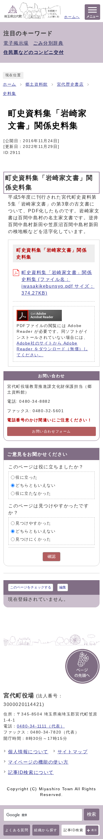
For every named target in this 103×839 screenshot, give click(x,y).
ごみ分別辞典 (48, 43)
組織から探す (46, 830)
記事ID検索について (31, 772)
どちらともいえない (35, 485)
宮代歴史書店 (70, 84)
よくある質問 (17, 830)
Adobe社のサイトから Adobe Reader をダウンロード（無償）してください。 (52, 349)
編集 (62, 587)
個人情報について (28, 751)
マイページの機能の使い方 (38, 762)
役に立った (26, 477)
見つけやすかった (33, 523)
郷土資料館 (36, 84)
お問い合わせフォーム (51, 431)
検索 (91, 814)
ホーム (9, 84)
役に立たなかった (33, 493)
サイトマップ (73, 751)
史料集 (9, 93)
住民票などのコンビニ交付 (33, 52)
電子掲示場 (16, 43)
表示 (94, 830)
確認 (51, 556)
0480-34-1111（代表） (41, 726)
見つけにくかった (33, 539)
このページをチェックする (30, 587)
